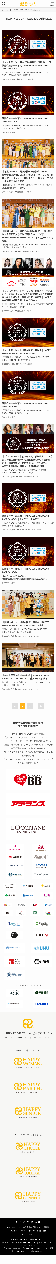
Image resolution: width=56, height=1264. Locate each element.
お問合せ (32, 1231)
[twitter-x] (20, 1221)
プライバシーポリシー (18, 1231)
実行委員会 (27, 1227)
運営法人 (36, 1227)
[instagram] (24, 1221)
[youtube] (31, 1221)
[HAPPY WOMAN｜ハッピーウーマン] (28, 3)
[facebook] (16, 1221)
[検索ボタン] (3, 3)
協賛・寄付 (41, 1231)
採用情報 (45, 1227)
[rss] (35, 1221)
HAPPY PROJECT (14, 1227)
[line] (28, 1221)
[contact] (39, 1221)
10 (41, 706)
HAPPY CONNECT (28, 1234)
